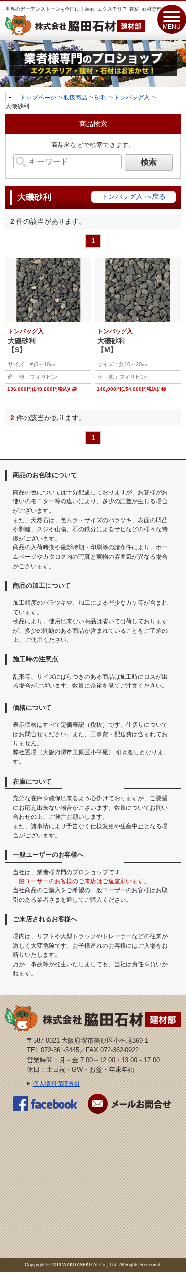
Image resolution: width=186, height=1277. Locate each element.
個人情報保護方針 (56, 1084)
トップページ (38, 97)
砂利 (101, 97)
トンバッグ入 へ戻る (133, 196)
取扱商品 (75, 97)
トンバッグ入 (132, 97)
